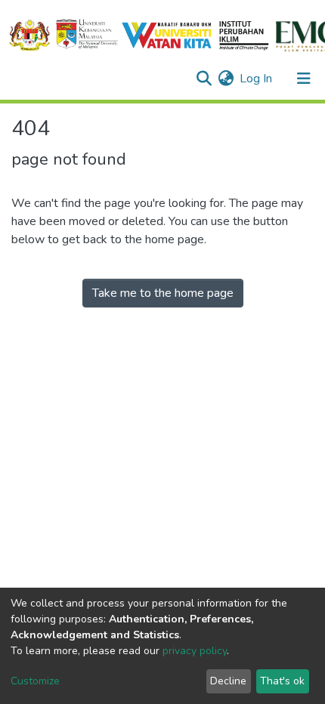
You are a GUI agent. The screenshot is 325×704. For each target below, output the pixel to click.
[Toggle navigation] (304, 78)
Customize (35, 681)
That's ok (282, 681)
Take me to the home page (163, 293)
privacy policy (194, 651)
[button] (225, 78)
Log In (257, 78)
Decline (228, 681)
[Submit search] (203, 78)
